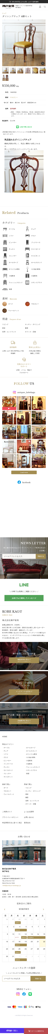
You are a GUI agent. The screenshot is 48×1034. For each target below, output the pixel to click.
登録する (41, 556)
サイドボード (35, 249)
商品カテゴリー (8, 744)
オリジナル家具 (14, 269)
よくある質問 (29, 812)
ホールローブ (13, 262)
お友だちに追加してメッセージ (24, 598)
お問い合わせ (29, 817)
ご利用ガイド (7, 812)
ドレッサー (13, 256)
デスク (33, 236)
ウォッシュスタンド (16, 282)
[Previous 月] (4, 909)
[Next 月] (43, 909)
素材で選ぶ (6, 784)
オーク (10, 304)
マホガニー (14, 97)
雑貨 (10, 289)
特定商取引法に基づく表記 (12, 823)
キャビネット (35, 256)
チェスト (12, 249)
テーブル (12, 229)
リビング (28, 788)
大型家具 (34, 276)
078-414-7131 (10, 881)
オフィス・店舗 (30, 804)
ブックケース (35, 242)
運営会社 (27, 823)
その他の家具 (35, 269)
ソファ (11, 236)
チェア (4, 13)
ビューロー (13, 242)
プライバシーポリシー (10, 817)
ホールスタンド (36, 262)
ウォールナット (13, 310)
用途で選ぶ (28, 784)
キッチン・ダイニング (33, 791)
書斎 (26, 797)
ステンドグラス (36, 282)
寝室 (26, 794)
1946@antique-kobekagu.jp (11, 885)
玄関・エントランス (32, 801)
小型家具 (12, 276)
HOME (4, 736)
